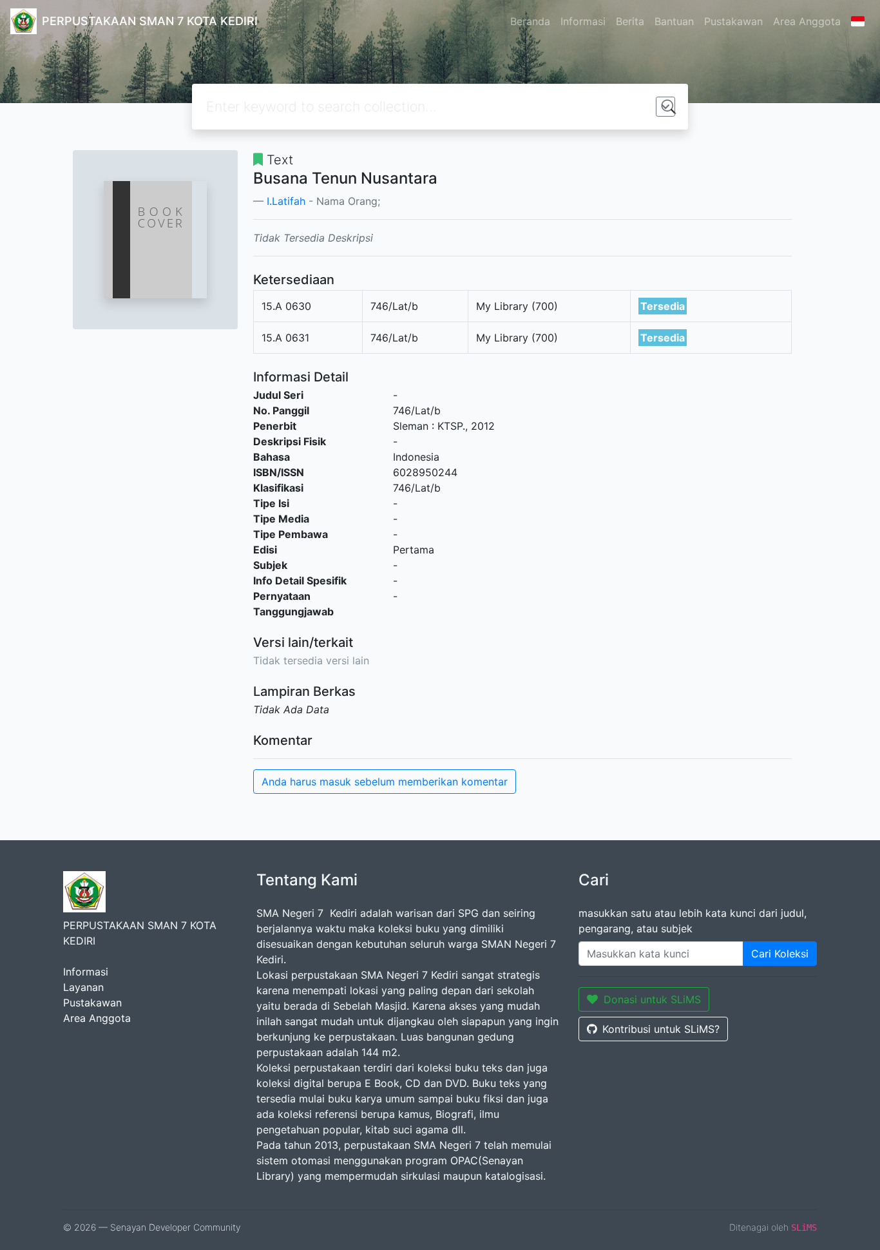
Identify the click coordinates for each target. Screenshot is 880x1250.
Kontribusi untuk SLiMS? (661, 1029)
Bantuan (674, 21)
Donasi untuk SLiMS (652, 999)
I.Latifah (286, 201)
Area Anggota (807, 21)
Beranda (530, 21)
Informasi (583, 21)
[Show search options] (665, 107)
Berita (630, 21)
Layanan (83, 987)
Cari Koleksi (779, 953)
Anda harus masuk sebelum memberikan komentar (385, 781)
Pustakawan (733, 21)
